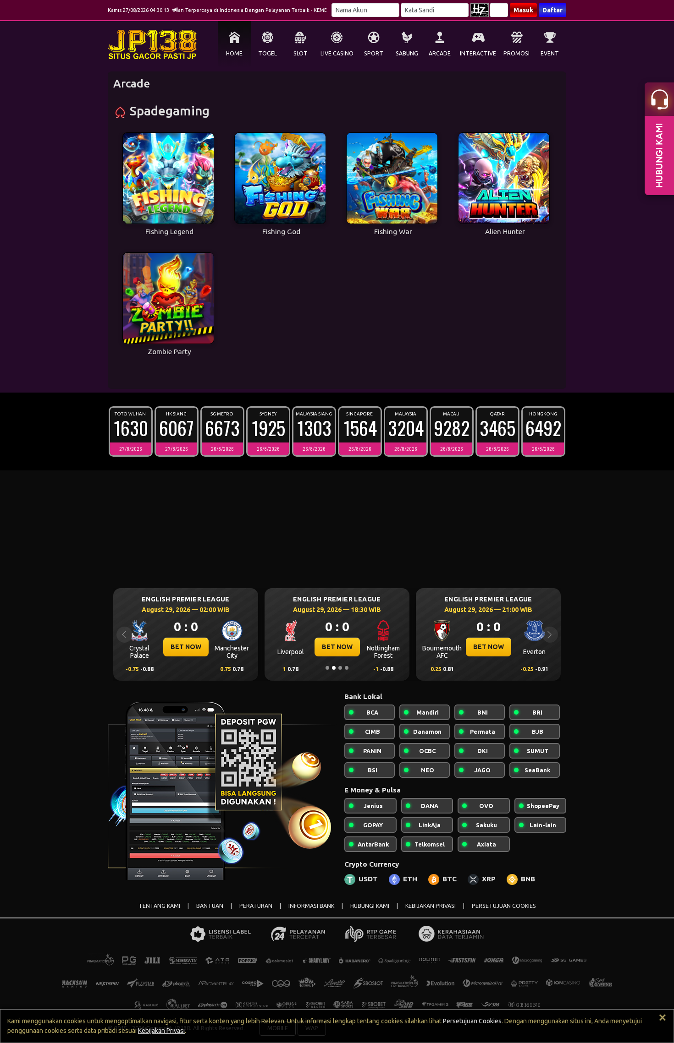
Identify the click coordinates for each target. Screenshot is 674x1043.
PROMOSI (516, 53)
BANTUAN (209, 906)
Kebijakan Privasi (161, 1030)
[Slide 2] (334, 667)
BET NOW (186, 646)
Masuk (523, 10)
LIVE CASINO (337, 53)
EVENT (550, 53)
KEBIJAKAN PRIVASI (430, 906)
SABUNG (407, 53)
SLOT (300, 53)
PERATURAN (255, 906)
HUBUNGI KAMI (369, 906)
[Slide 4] (346, 667)
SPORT (373, 53)
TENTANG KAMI (159, 906)
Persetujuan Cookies (472, 1021)
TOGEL (267, 53)
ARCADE (440, 53)
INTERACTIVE (478, 53)
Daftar (552, 10)
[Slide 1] (327, 667)
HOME (234, 53)
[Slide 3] (340, 667)
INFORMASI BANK (311, 906)
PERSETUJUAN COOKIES (504, 906)
